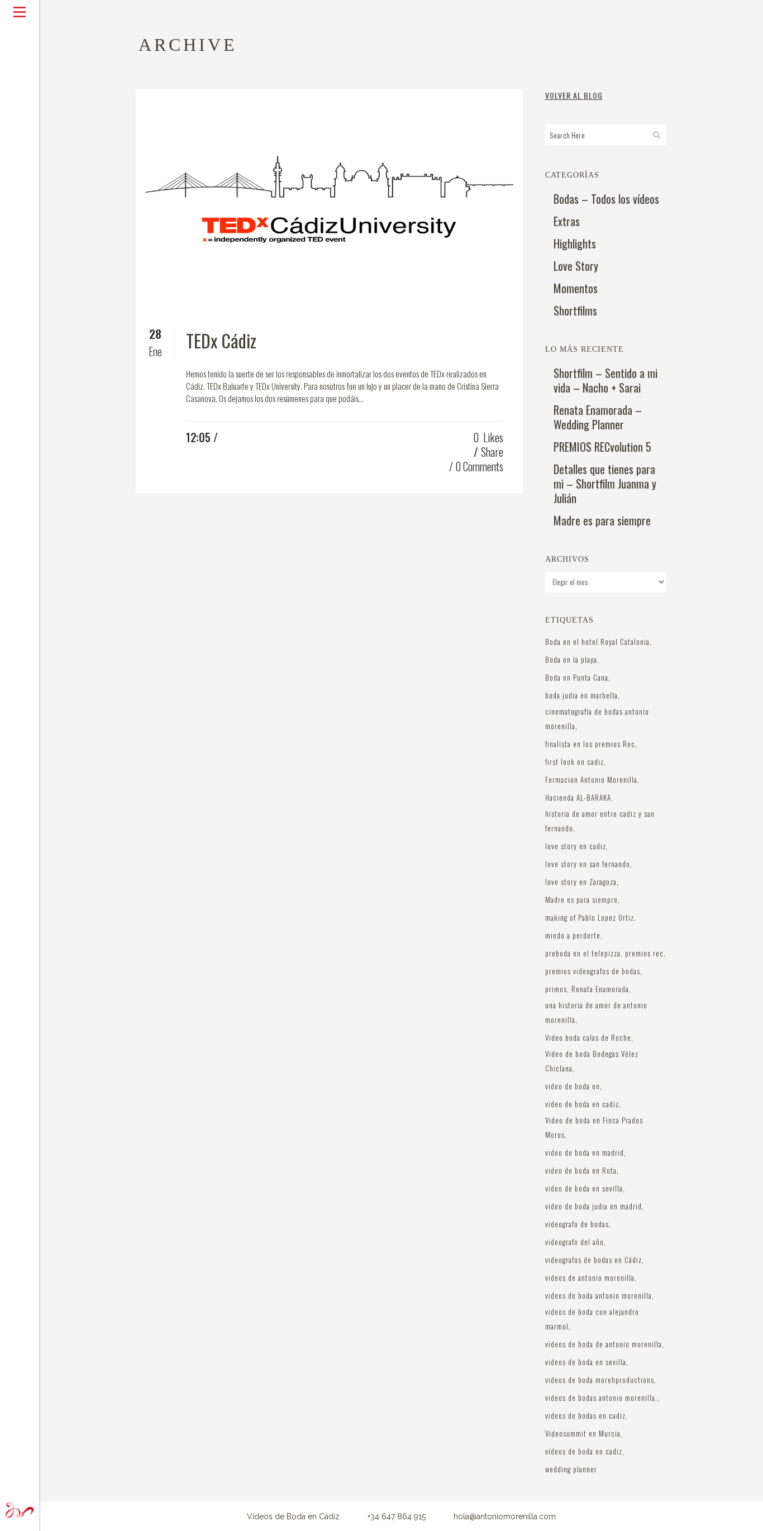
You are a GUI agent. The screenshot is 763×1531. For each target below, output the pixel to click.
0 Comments (479, 466)
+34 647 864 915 (397, 1516)
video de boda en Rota (581, 1170)
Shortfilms (575, 310)
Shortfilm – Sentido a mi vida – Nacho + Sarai (605, 380)
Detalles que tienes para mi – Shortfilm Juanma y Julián (605, 483)
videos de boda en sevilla (585, 1361)
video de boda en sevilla (584, 1188)
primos (556, 988)
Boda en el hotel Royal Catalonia (597, 641)
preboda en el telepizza (583, 953)
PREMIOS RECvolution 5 (602, 446)
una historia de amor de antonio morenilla (596, 1012)
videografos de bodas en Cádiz (593, 1259)
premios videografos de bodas (592, 971)
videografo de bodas (577, 1223)
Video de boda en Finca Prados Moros (594, 1127)
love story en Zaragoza (581, 881)
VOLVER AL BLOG (574, 95)
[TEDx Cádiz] (329, 198)
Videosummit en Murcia (583, 1433)
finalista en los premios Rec (590, 743)
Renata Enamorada (600, 988)
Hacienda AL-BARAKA (578, 797)
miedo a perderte (572, 935)
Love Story (576, 265)
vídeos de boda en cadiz (583, 1451)
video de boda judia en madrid (593, 1206)
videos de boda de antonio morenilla (603, 1344)
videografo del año (574, 1241)
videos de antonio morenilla (590, 1277)
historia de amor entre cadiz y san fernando (600, 821)
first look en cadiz (574, 761)
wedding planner (571, 1469)
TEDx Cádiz (221, 340)
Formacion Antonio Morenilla (591, 779)
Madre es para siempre (602, 520)
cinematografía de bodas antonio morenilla (597, 718)
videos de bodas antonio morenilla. (601, 1397)
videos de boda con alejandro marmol (592, 1319)
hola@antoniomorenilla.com (505, 1516)
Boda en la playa (571, 659)
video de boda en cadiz (582, 1103)
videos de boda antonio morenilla (598, 1295)
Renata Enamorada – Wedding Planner (598, 417)
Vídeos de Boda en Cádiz (293, 1516)
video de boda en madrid (584, 1152)
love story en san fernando (587, 863)
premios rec (644, 953)
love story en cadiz (575, 845)
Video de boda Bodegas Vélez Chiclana (591, 1061)
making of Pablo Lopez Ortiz (589, 917)
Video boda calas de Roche (588, 1037)
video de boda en (572, 1086)
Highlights (575, 243)
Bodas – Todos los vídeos (606, 198)
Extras (567, 221)
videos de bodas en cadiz (585, 1415)
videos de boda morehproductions (599, 1379)
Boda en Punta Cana (576, 677)
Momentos (576, 288)
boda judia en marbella (581, 695)
